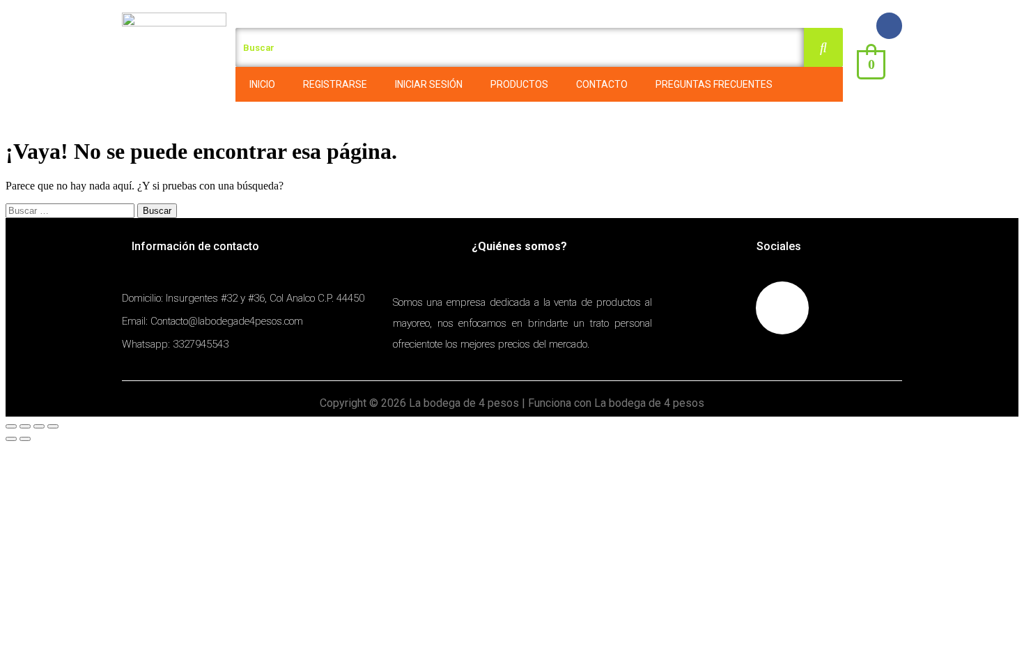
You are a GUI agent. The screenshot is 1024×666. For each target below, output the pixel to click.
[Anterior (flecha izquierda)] (11, 439)
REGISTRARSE (335, 84)
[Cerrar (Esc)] (11, 426)
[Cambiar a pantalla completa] (39, 426)
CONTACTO (602, 84)
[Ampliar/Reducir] (53, 426)
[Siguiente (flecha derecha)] (25, 439)
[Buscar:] (71, 210)
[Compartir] (25, 426)
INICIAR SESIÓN (429, 84)
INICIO (262, 84)
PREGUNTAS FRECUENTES (714, 84)
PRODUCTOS (519, 84)
